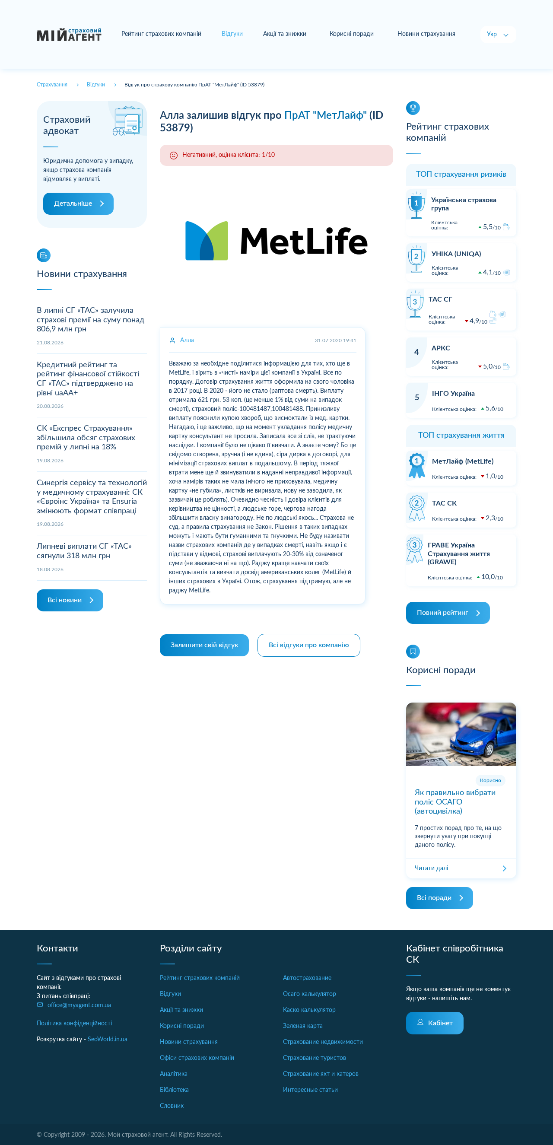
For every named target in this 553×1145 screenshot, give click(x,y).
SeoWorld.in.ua (107, 1040)
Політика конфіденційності (74, 1024)
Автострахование (307, 978)
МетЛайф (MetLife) (462, 461)
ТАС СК (444, 503)
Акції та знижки (284, 34)
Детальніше (73, 203)
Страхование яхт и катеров (321, 1074)
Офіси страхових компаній (197, 1058)
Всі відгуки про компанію (309, 645)
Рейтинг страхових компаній (161, 34)
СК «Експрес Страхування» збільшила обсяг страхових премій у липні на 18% (86, 438)
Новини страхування (426, 34)
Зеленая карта (303, 1026)
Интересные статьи (310, 1090)
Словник (172, 1106)
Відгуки (170, 994)
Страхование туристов (314, 1058)
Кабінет (440, 1023)
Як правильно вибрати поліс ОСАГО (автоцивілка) (455, 802)
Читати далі (431, 868)
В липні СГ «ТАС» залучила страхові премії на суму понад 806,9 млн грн (90, 320)
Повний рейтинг (442, 612)
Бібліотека (174, 1090)
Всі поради (434, 897)
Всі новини (65, 600)
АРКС (441, 348)
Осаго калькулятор (309, 994)
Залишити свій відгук (204, 645)
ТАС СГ (440, 299)
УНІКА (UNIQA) (456, 254)
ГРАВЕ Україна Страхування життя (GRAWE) (459, 553)
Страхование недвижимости (323, 1042)
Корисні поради (352, 34)
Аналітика (174, 1074)
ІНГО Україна (453, 393)
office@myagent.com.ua (79, 1005)
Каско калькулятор (309, 1010)
